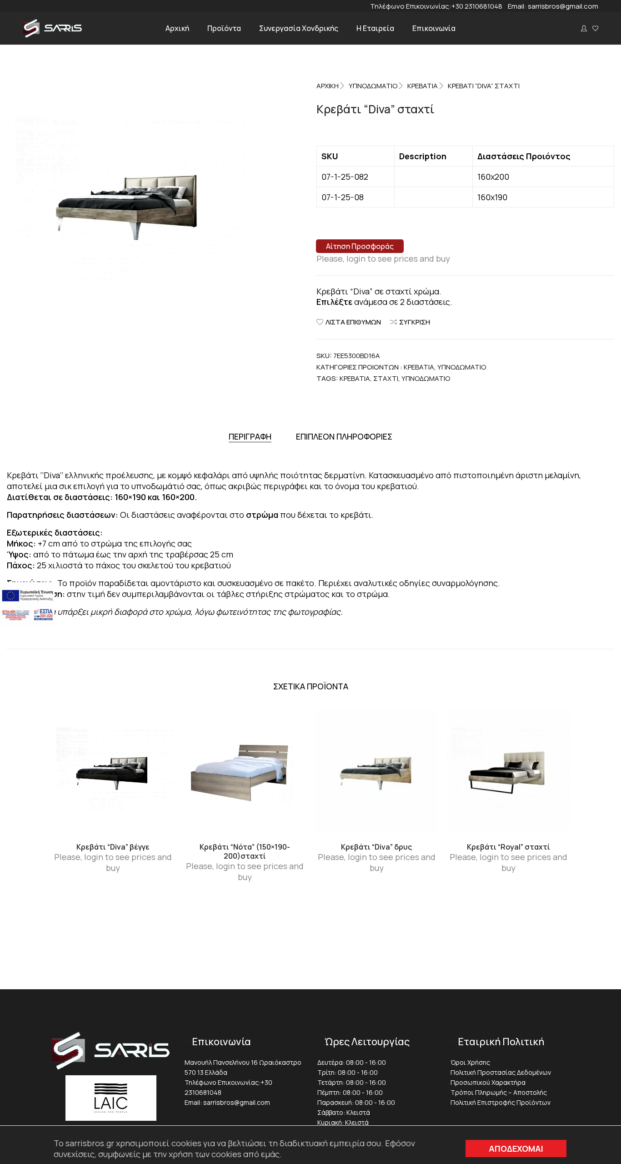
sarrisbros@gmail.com (563, 6)
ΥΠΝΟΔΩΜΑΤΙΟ (373, 86)
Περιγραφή (250, 436)
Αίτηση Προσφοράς (360, 246)
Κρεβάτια (422, 86)
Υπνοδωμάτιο (425, 378)
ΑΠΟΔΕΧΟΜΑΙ (516, 1148)
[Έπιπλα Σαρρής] (52, 35)
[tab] (250, 436)
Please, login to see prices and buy (383, 258)
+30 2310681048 (479, 6)
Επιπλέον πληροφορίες (344, 436)
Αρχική (327, 86)
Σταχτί (385, 378)
